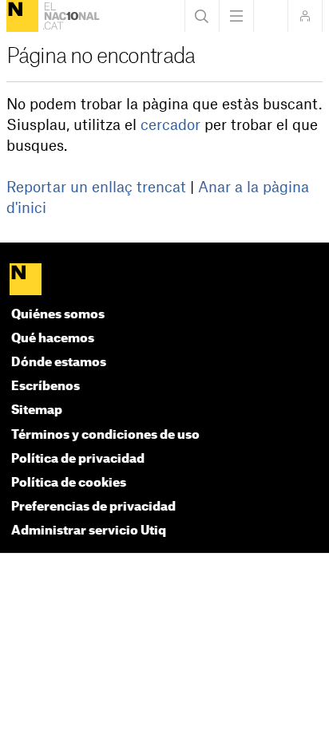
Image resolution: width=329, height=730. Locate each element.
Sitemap (36, 410)
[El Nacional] (22, 16)
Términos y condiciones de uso (105, 435)
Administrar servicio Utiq (88, 531)
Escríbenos (45, 387)
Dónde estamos (58, 363)
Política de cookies (68, 483)
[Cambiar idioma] (270, 16)
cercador (170, 125)
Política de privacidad (78, 459)
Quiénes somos (58, 315)
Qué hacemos (52, 339)
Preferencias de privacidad (93, 507)
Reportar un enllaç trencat (96, 187)
